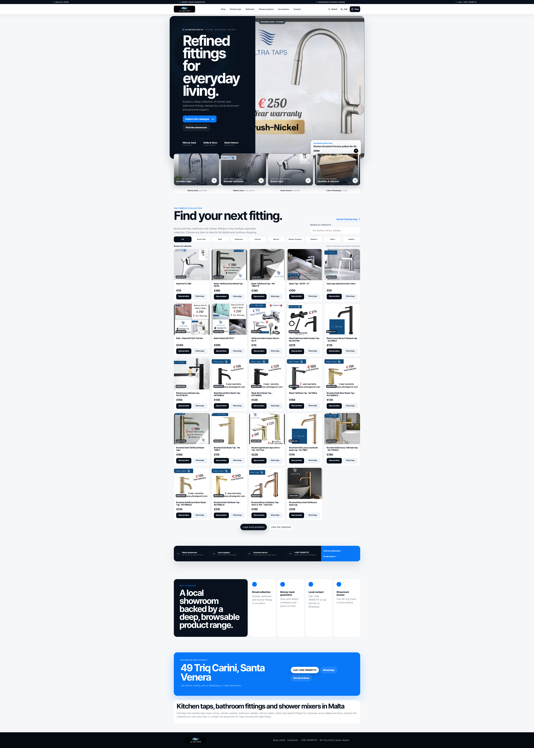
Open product (183, 296)
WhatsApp (200, 296)
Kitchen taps (235, 9)
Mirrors (276, 239)
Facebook (293, 740)
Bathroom (250, 9)
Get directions (301, 678)
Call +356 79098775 (304, 670)
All (183, 239)
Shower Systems (295, 239)
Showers (313, 239)
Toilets (332, 239)
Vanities (351, 239)
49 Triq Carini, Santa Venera (334, 740)
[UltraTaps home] (184, 9)
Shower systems (266, 9)
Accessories (283, 9)
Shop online (279, 740)
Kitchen (258, 239)
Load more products (253, 527)
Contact (297, 9)
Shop (223, 9)
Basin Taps (201, 239)
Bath (220, 239)
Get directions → (329, 556)
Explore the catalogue (199, 119)
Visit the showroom (196, 127)
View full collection (281, 527)
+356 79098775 (308, 740)
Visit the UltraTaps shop (348, 219)
